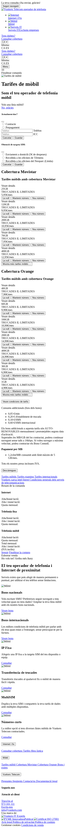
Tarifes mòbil (8, 764)
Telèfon (37, 130)
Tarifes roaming (26, 476)
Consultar (6, 663)
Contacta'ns (29, 781)
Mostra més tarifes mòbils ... (17, 264)
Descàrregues (9, 470)
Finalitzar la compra (19, 552)
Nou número (38, 198)
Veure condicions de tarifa (15, 401)
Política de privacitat (24, 822)
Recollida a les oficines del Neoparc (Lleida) (29, 161)
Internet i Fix (15, 18)
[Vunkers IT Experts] (13, 816)
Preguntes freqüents (12, 781)
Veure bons (7, 610)
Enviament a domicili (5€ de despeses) (26, 154)
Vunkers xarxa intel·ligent (15, 479)
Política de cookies (45, 822)
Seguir (4, 552)
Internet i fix (8, 744)
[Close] (2, 121)
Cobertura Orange (48, 764)
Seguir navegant (11, 6)
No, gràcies (7, 107)
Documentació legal (46, 781)
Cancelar (7, 138)
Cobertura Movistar (27, 764)
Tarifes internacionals (46, 476)
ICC (35, 134)
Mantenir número (21, 198)
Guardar (19, 138)
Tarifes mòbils (9, 476)
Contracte (11, 124)
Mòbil (11, 24)
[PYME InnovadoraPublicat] (17, 819)
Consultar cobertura (11, 38)
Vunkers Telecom (11, 774)
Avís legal (7, 822)
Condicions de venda (32, 825)
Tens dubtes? (8, 35)
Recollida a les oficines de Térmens (24, 157)
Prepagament (12, 127)
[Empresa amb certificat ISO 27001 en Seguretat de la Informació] (46, 819)
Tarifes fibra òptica (33, 750)
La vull (6, 198)
